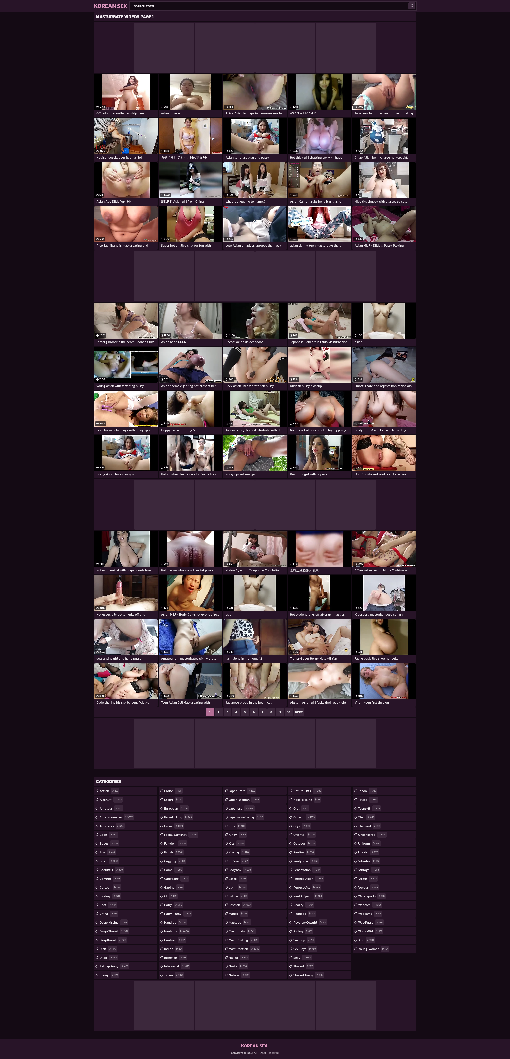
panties (303, 852)
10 (288, 712)
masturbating (243, 940)
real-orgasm (307, 896)
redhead (304, 913)
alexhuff (111, 799)
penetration (306, 869)
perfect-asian (308, 878)
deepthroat (113, 940)
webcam (370, 904)
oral (300, 808)
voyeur (368, 887)
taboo (367, 790)
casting (110, 896)
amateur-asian (116, 817)
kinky (237, 834)
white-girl (370, 931)
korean (238, 861)
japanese (241, 808)
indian (173, 948)
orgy (301, 826)
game (173, 869)
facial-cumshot (180, 834)
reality (303, 904)
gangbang (176, 878)
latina (238, 896)
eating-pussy (114, 966)
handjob (175, 922)
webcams (369, 913)
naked (238, 957)
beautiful (111, 869)
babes (109, 843)
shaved (303, 966)
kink (237, 826)
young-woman (373, 948)
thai (366, 817)
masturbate (242, 931)
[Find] (411, 5)
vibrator (368, 861)
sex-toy (303, 940)
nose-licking (306, 799)
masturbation (244, 948)
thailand (369, 826)
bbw (107, 852)
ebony (109, 975)
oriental (304, 834)
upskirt (368, 852)
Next (299, 712)
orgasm (304, 817)
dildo (108, 957)
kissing (239, 852)
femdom (175, 843)
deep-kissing (113, 922)
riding (302, 931)
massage (239, 922)
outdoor (304, 843)
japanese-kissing (246, 817)
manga (238, 913)
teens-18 (369, 808)
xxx (366, 940)
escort (173, 799)
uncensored (372, 834)
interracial (176, 966)
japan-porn (242, 790)
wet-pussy (370, 922)
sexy (302, 957)
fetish (173, 852)
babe (108, 834)
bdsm (109, 861)
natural (239, 975)
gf (170, 896)
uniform (369, 843)
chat (108, 904)
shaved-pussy (308, 975)
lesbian (240, 904)
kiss (236, 843)
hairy (173, 904)
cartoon (110, 887)
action (109, 790)
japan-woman (244, 799)
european (176, 808)
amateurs (112, 826)
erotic (173, 790)
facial (173, 826)
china (108, 913)
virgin (367, 878)
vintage (368, 869)
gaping (173, 887)
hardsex (174, 940)
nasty (238, 966)
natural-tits (307, 790)
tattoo (367, 799)
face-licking (178, 817)
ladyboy (240, 869)
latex (237, 878)
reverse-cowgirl (309, 922)
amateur (111, 808)
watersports (371, 896)
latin (237, 887)
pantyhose (305, 861)
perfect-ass (306, 887)
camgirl (110, 878)
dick (108, 948)
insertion (175, 957)
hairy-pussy (177, 913)
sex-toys (304, 948)
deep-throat (114, 931)
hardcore (176, 931)
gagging (174, 861)
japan (173, 975)
